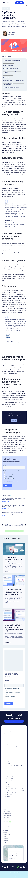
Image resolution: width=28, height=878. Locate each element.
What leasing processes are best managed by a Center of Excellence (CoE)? (13, 513)
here (20, 312)
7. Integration (6, 77)
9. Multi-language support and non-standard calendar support (13, 83)
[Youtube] (18, 867)
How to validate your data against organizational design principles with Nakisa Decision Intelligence (14, 591)
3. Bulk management (8, 65)
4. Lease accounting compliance (10, 68)
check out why (20, 450)
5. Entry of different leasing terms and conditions (12, 71)
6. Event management (8, 75)
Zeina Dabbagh (11, 32)
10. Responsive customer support (11, 87)
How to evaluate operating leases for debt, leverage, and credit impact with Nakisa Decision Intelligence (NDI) (14, 627)
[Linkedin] (21, 867)
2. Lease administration (8, 63)
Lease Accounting (9, 530)
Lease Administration (18, 530)
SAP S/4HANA (7, 298)
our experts (19, 444)
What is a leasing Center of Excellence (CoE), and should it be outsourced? (13, 498)
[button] (27, 6)
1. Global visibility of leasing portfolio (12, 60)
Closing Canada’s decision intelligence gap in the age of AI (13, 559)
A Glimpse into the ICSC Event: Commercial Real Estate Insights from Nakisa (13, 506)
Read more (5, 501)
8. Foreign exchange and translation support (13, 80)
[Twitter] (24, 867)
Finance (6, 8)
